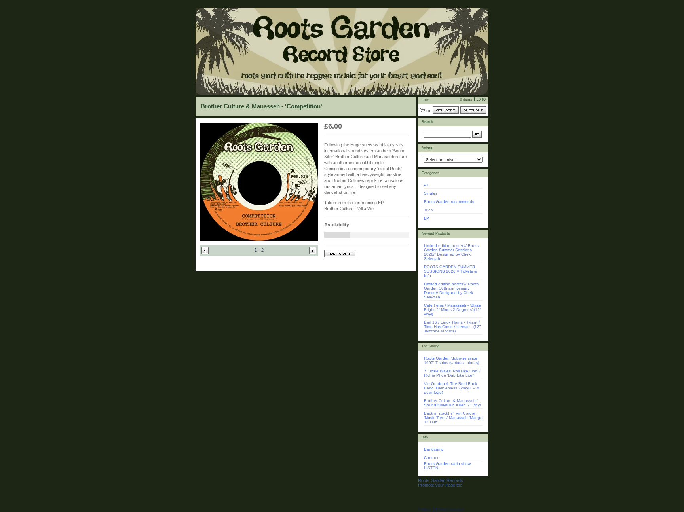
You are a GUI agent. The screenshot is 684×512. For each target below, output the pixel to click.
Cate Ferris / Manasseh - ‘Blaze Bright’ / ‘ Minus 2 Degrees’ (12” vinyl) (452, 309)
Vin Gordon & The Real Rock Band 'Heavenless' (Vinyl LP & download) (451, 387)
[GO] (477, 134)
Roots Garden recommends (449, 201)
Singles (430, 193)
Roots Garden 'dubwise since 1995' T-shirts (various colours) (451, 360)
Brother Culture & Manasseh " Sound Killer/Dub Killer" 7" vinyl (452, 402)
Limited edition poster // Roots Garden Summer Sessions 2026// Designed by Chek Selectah (451, 252)
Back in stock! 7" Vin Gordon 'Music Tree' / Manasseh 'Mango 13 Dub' (453, 417)
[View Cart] (446, 110)
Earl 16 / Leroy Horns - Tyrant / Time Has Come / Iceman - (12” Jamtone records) (452, 326)
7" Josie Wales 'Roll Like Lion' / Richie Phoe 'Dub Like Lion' (452, 373)
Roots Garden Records (440, 480)
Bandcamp (434, 449)
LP (426, 218)
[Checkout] (473, 110)
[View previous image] (205, 250)
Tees (428, 210)
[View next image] (312, 250)
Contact (431, 457)
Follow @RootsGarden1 (441, 509)
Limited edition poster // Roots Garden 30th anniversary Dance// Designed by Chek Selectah (451, 290)
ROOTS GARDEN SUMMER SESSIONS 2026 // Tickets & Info (450, 271)
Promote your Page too (440, 485)
